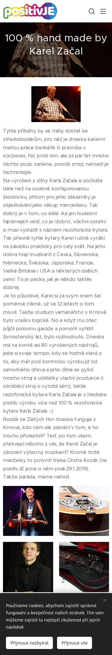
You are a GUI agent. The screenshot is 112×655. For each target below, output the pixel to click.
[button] (91, 11)
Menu (103, 11)
